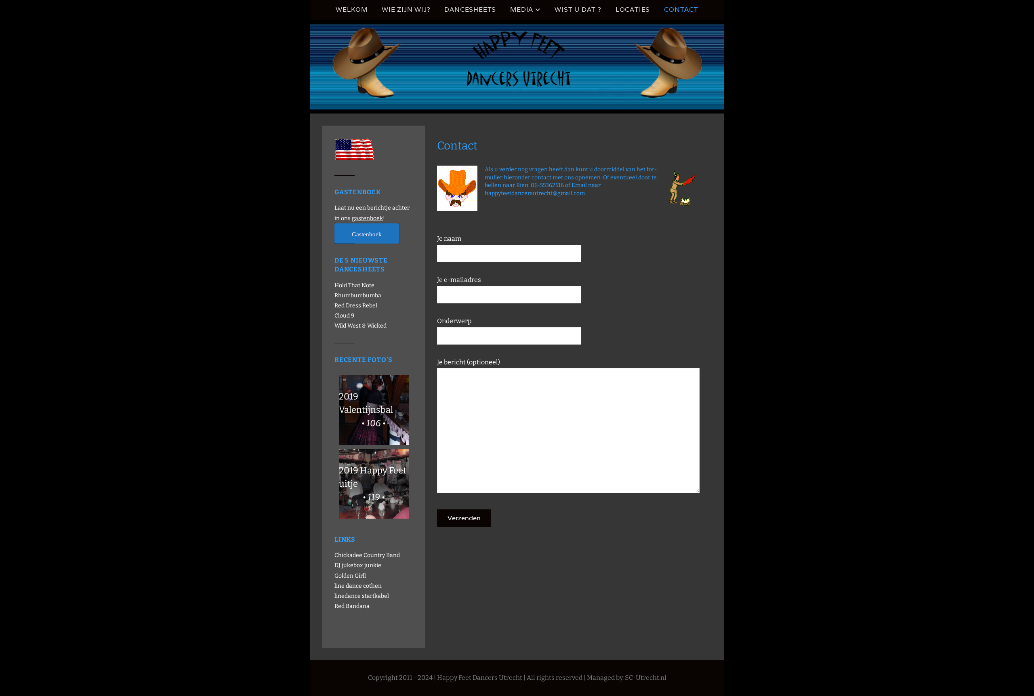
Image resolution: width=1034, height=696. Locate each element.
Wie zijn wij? (406, 9)
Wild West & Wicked (360, 325)
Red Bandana (352, 606)
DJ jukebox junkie (357, 565)
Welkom (352, 9)
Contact (681, 9)
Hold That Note (354, 285)
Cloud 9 (344, 315)
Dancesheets (470, 9)
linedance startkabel (361, 596)
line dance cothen (358, 585)
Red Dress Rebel (355, 305)
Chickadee (348, 555)
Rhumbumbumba (357, 295)
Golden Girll (350, 575)
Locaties (633, 9)
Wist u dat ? (578, 9)
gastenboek (367, 218)
